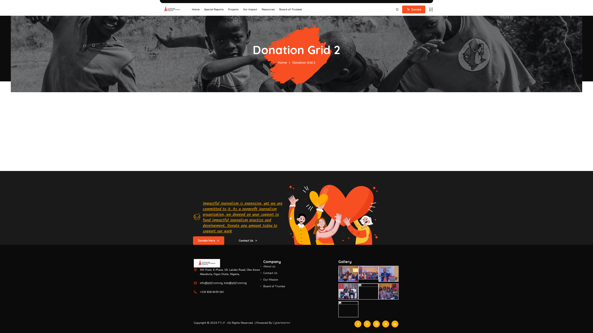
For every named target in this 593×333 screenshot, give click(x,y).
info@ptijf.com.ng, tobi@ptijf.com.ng (223, 283)
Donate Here (206, 240)
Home (282, 62)
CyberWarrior (281, 323)
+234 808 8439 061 (212, 292)
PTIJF (221, 323)
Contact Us (246, 240)
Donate (416, 9)
